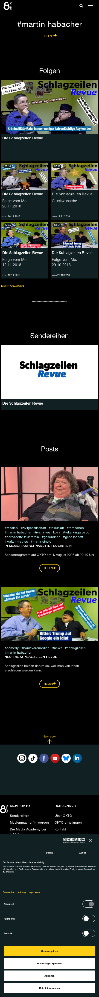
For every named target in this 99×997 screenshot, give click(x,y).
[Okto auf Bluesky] (66, 758)
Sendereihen (19, 815)
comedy (12, 648)
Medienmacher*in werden (29, 822)
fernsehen (76, 528)
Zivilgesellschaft (34, 528)
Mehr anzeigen (13, 285)
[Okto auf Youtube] (55, 758)
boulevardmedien (36, 648)
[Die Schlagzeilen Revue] (49, 372)
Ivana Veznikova (48, 532)
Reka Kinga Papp (77, 532)
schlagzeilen (76, 648)
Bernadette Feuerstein (22, 537)
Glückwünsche (64, 201)
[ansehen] (49, 107)
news (58, 648)
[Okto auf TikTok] (33, 758)
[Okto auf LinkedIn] (77, 758)
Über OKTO (63, 815)
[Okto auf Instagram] (21, 758)
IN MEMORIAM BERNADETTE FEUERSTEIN (38, 546)
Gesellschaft (74, 537)
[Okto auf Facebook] (44, 758)
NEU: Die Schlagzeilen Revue (31, 657)
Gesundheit (52, 537)
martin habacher (19, 532)
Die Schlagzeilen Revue (22, 194)
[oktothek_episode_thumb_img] (24, 176)
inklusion (57, 528)
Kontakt (60, 829)
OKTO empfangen (68, 822)
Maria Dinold (42, 541)
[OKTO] (8, 5)
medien (12, 528)
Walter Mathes (17, 541)
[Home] (4, 811)
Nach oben (49, 736)
